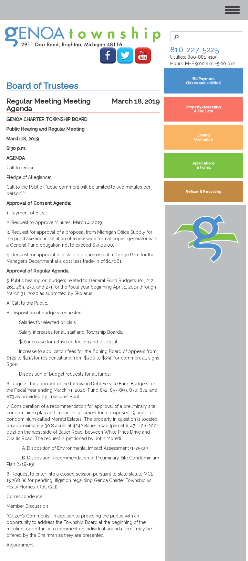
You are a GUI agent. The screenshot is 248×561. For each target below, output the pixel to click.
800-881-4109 (202, 57)
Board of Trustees (42, 86)
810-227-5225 (194, 49)
